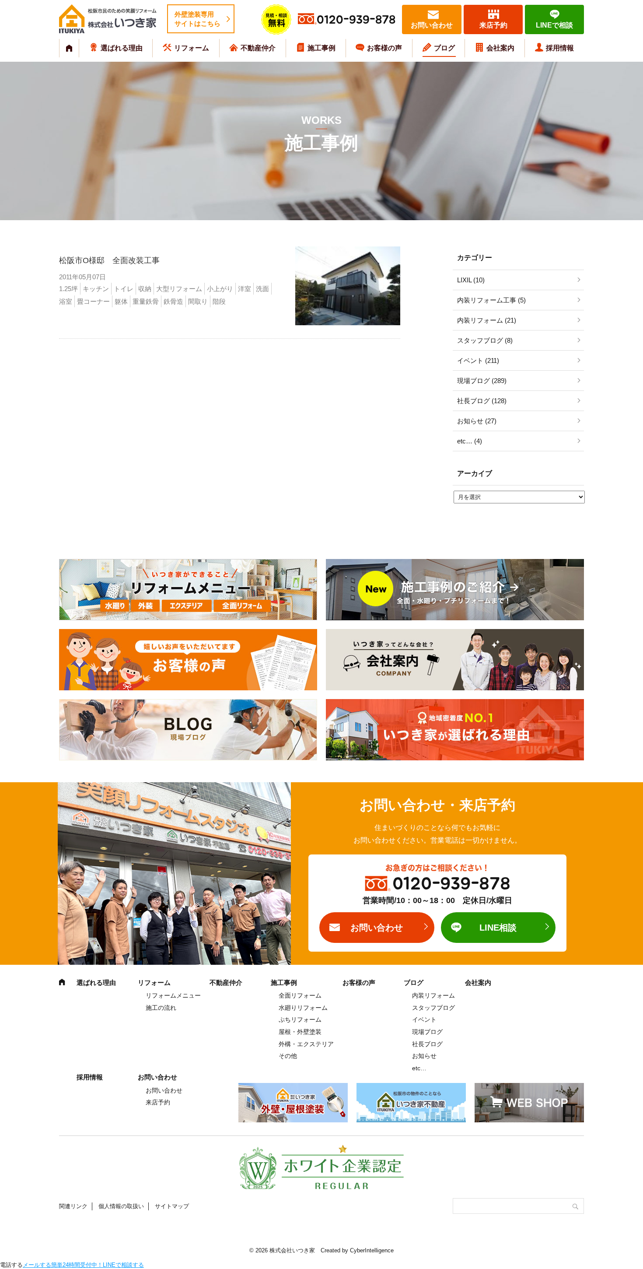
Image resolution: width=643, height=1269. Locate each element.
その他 (288, 1055)
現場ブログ (427, 1031)
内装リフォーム (433, 995)
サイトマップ (172, 1206)
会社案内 (500, 48)
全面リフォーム (300, 995)
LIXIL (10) (471, 280)
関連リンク (73, 1206)
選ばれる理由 (122, 48)
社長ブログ (427, 1044)
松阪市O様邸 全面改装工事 (109, 260)
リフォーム (191, 48)
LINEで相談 (554, 25)
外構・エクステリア (306, 1044)
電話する (11, 1265)
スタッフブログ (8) (485, 340)
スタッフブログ (433, 1007)
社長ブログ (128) (482, 400)
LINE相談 (498, 927)
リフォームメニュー (173, 995)
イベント (424, 1019)
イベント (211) (478, 360)
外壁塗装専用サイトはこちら (197, 19)
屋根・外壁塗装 (300, 1031)
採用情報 (560, 48)
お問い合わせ (432, 25)
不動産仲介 (258, 48)
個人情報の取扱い (121, 1206)
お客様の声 (384, 48)
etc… (419, 1068)
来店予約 (493, 25)
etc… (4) (469, 441)
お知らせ (424, 1055)
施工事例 (321, 48)
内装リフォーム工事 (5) (491, 300)
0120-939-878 (356, 20)
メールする (37, 1265)
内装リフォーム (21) (486, 320)
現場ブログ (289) (482, 380)
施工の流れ (161, 1007)
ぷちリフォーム (300, 1019)
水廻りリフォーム (303, 1007)
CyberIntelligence (372, 1250)
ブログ (444, 48)
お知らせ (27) (476, 421)
